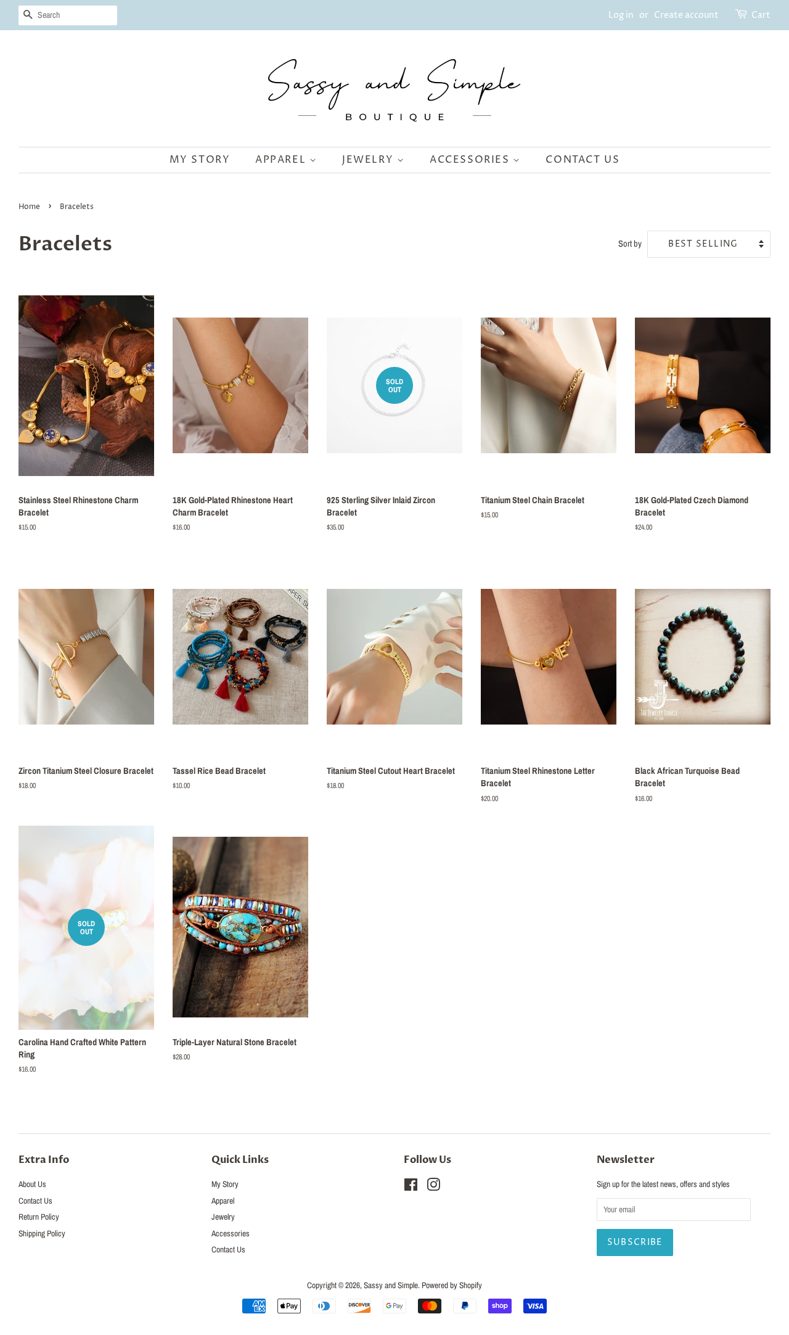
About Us (32, 1183)
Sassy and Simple (391, 1285)
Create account (686, 15)
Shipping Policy (41, 1233)
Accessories (471, 159)
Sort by (630, 243)
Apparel (282, 159)
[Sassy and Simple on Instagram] (433, 1187)
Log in (621, 15)
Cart (761, 15)
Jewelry (369, 159)
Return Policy (38, 1216)
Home (29, 207)
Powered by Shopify (452, 1285)
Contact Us (582, 159)
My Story (200, 159)
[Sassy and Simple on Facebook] (411, 1187)
